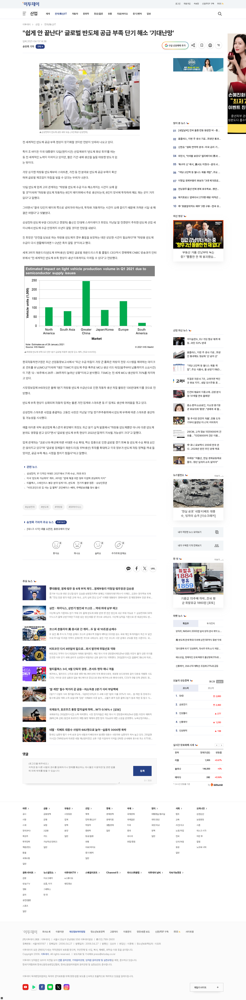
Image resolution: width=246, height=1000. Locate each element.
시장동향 (68, 814)
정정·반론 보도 (143, 931)
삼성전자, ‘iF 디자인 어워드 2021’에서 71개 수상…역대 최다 (56, 473)
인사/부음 (180, 841)
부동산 (67, 808)
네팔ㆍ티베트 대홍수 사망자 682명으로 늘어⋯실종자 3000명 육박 (87, 729)
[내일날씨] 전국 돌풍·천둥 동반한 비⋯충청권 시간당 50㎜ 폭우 (210, 130)
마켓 (25, 808)
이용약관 (60, 931)
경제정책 (110, 814)
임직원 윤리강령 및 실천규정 (99, 960)
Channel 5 (112, 872)
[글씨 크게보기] (219, 45)
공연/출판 (27, 900)
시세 (24, 825)
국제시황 (26, 858)
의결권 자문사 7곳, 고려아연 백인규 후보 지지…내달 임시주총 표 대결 (204, 382)
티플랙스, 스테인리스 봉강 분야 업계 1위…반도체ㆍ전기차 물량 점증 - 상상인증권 (67, 483)
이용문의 (127, 931)
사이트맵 (190, 931)
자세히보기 (61, 522)
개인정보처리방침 (77, 931)
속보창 (196, 4)
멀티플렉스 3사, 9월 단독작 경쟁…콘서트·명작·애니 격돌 (81, 669)
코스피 (186, 688)
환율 (24, 852)
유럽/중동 (131, 841)
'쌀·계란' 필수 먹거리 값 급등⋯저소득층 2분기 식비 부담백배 (83, 689)
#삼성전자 (29, 507)
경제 (108, 808)
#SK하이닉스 (75, 507)
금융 (46, 808)
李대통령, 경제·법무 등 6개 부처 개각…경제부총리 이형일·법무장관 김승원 (91, 588)
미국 (129, 825)
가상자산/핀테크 (50, 841)
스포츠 (25, 906)
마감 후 (200, 836)
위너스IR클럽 (133, 872)
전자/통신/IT (61, 13)
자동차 (75, 13)
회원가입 (187, 4)
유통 (110, 13)
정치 (153, 808)
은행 (45, 819)
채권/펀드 (27, 847)
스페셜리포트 (91, 872)
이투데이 (27, 24)
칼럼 (198, 841)
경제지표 (110, 819)
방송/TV (26, 883)
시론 (198, 825)
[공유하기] (193, 45)
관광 (24, 878)
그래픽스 (47, 889)
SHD (181, 695)
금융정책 (47, 814)
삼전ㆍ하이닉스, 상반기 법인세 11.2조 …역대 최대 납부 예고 (83, 608)
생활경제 (110, 825)
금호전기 (183, 704)
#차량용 (58, 507)
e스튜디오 (68, 878)
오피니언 (201, 808)
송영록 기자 (28, 46)
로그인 (177, 4)
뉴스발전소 (49, 872)
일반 (149, 13)
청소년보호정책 (98, 931)
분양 (66, 830)
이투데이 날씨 (154, 872)
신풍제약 (183, 722)
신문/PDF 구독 (208, 4)
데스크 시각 (201, 830)
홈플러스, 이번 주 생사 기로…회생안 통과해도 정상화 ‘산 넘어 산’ (210, 138)
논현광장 (200, 819)
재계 (48, 13)
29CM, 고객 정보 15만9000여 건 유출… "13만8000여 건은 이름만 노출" (204, 435)
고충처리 (114, 931)
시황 (24, 819)
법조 (177, 814)
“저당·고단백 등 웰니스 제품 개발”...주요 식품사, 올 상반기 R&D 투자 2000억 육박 (203, 369)
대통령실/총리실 (158, 814)
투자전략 (211, 623)
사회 (178, 808)
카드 (45, 836)
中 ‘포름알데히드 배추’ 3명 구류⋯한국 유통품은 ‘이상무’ (206, 206)
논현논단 (200, 814)
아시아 (130, 836)
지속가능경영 (175, 872)
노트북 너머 (201, 847)
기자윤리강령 (78, 960)
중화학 (86, 13)
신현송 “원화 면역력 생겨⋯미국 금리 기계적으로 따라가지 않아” (210, 147)
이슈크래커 (48, 878)
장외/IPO (27, 830)
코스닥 (211, 688)
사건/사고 (180, 825)
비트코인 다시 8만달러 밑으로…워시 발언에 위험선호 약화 (82, 648)
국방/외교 (155, 825)
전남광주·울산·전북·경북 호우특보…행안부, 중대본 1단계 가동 (208, 189)
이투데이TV (70, 872)
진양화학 (183, 730)
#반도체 (44, 507)
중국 (129, 830)
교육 (177, 819)
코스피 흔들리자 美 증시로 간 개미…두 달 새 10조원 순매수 (83, 629)
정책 (66, 825)
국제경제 (131, 814)
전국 (177, 836)
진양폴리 (183, 713)
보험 (45, 825)
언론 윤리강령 (64, 960)
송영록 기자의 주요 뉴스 (40, 522)
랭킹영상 (68, 883)
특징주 (186, 623)
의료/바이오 (122, 13)
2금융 (46, 830)
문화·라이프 (28, 872)
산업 (33, 13)
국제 (129, 808)
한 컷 (46, 895)
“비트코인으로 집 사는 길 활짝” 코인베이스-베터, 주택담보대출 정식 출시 (63, 487)
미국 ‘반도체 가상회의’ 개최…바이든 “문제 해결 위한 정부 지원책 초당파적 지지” (66, 478)
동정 (177, 847)
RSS (219, 4)
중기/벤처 (137, 13)
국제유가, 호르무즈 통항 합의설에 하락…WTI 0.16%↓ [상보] (85, 709)
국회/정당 (155, 819)
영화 (24, 889)
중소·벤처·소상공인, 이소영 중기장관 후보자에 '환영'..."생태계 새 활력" (204, 409)
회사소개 (46, 931)
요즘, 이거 (48, 883)
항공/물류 (98, 13)
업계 (66, 819)
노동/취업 (180, 830)
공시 (24, 814)
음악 (24, 895)
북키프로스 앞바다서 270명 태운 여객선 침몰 (200, 197)
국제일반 (131, 819)
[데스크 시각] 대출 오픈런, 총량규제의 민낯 (48, 529)
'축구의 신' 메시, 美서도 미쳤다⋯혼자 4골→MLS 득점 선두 (207, 164)
